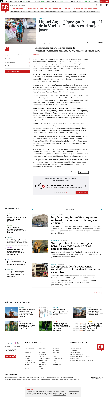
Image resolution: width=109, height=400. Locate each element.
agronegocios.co (24, 377)
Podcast (27, 364)
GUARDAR (100, 42)
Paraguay (21, 307)
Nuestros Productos (75, 348)
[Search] (96, 5)
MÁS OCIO (97, 292)
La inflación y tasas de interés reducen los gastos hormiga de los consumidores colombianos (94, 327)
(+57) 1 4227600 (9, 350)
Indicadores (28, 360)
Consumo (28, 352)
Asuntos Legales (29, 348)
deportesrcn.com (74, 379)
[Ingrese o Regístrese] (106, 5)
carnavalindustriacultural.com (13, 379)
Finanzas (27, 358)
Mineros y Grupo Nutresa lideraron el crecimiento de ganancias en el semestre (16, 262)
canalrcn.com (26, 379)
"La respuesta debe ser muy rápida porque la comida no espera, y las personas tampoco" (72, 246)
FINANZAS (16, 8)
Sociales (27, 368)
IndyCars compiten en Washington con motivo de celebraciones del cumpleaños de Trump (75, 220)
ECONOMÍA (22, 8)
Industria (10, 259)
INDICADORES (88, 8)
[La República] (5, 8)
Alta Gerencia (43, 346)
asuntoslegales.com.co (11, 377)
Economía (56, 352)
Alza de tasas (73, 11)
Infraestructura (43, 360)
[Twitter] (87, 42)
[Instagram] (15, 343)
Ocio (54, 362)
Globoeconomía (57, 358)
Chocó (29, 11)
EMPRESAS (29, 8)
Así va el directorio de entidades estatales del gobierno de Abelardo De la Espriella (16, 230)
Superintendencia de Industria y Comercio (81, 360)
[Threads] (18, 343)
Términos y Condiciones (76, 354)
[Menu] (11, 9)
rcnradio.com (35, 379)
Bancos (21, 321)
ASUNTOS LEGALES (69, 8)
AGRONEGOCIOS (53, 8)
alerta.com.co (64, 379)
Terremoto (82, 11)
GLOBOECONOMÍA (42, 8)
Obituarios (42, 362)
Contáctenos (73, 350)
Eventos (55, 356)
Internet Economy (30, 362)
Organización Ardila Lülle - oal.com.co (97, 378)
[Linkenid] (12, 343)
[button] (35, 186)
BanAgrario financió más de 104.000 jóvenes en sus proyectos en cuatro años (27, 326)
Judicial (89, 307)
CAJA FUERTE (79, 8)
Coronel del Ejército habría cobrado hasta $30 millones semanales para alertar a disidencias (61, 327)
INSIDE (95, 8)
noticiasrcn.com (45, 379)
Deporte (55, 307)
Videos (41, 368)
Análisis (55, 346)
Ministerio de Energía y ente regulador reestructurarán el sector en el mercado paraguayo (27, 313)
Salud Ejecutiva (57, 364)
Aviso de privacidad (75, 352)
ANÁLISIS (61, 8)
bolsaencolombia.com (67, 377)
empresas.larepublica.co (37, 377)
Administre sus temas (13, 71)
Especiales (42, 356)
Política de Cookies (59, 395)
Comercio (89, 321)
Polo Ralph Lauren (63, 11)
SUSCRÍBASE (104, 1)
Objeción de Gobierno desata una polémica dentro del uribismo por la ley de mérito (95, 312)
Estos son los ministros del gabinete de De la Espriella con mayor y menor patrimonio (16, 218)
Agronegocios (29, 346)
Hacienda (9, 213)
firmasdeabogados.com (52, 377)
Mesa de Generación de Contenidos (80, 346)
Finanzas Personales (44, 358)
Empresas (28, 356)
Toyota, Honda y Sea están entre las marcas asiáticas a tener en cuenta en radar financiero (16, 274)
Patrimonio (36, 11)
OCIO (34, 8)
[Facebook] (68, 172)
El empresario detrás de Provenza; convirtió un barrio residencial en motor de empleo (75, 269)
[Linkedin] (91, 42)
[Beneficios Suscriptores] (101, 5)
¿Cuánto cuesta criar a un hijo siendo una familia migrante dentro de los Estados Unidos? (17, 241)
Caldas (42, 11)
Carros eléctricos (51, 11)
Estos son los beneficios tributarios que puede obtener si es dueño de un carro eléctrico (16, 252)
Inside (54, 360)
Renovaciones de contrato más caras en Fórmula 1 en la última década (60, 312)
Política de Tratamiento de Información (80, 356)
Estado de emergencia (92, 11)
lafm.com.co (55, 379)
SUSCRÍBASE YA (82, 192)
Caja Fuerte (42, 348)
